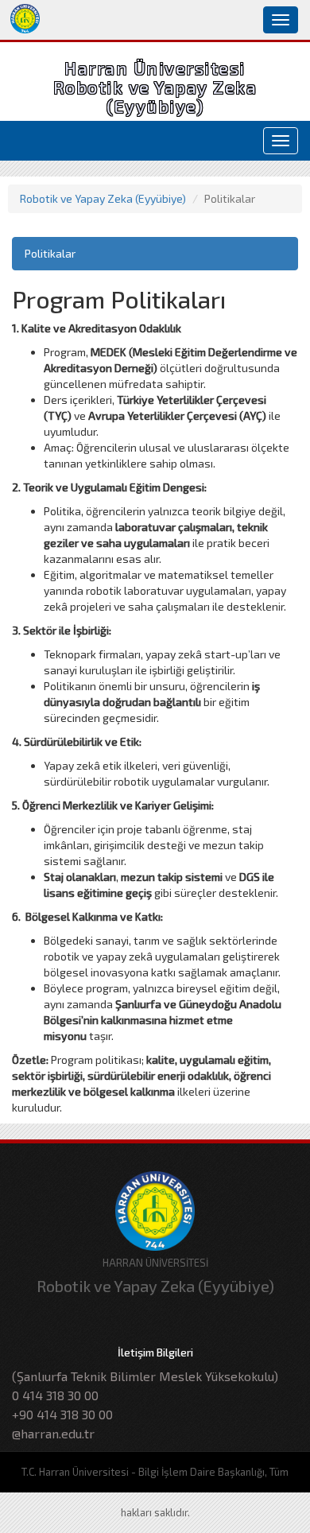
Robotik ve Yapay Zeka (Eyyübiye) (103, 198)
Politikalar (50, 253)
